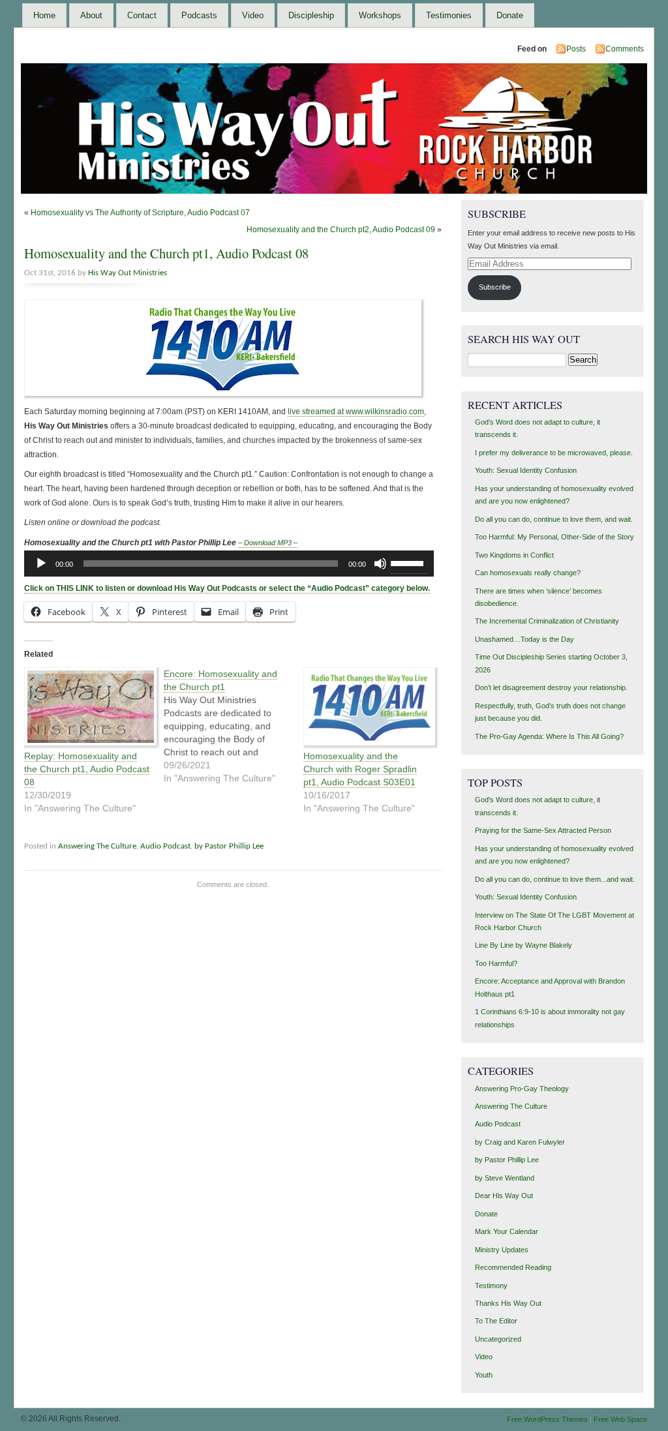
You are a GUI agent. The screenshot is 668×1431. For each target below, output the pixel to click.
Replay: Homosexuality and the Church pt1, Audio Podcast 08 (86, 769)
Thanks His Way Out (508, 1303)
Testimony (491, 1285)
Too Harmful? (496, 963)
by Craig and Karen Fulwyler (520, 1142)
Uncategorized (498, 1339)
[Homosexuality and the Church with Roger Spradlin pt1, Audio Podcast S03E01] (366, 708)
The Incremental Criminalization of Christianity (547, 621)
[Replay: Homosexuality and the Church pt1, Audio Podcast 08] (87, 708)
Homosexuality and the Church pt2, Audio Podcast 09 (341, 229)
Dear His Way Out (504, 1195)
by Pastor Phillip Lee (229, 846)
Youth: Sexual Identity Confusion (526, 470)
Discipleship (311, 15)
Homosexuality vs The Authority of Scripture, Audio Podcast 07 (140, 212)
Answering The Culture (97, 846)
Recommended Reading (513, 1267)
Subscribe (495, 287)
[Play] (41, 563)
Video (253, 15)
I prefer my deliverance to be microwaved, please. (554, 453)
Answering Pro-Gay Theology (522, 1088)
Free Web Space (620, 1419)
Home (44, 15)
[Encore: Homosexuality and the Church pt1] (233, 726)
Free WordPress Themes (547, 1419)
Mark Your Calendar (506, 1231)
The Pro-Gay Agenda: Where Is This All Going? (549, 736)
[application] (229, 563)
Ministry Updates (501, 1250)
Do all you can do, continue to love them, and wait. (554, 519)
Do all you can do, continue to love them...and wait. (555, 879)
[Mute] (380, 563)
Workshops (380, 15)
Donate (509, 15)
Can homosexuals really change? (528, 573)
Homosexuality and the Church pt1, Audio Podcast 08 (166, 253)
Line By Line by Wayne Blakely (523, 945)
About (91, 15)
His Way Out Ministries (127, 273)
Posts (576, 48)
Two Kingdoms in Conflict (514, 555)
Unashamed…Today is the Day (524, 639)
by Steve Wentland (504, 1178)
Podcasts (199, 15)
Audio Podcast (165, 846)
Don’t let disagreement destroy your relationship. (551, 687)
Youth (484, 1375)
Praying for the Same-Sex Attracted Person (543, 830)
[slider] (409, 562)
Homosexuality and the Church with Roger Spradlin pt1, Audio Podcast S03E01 (360, 769)
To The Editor (496, 1321)
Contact (142, 15)
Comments (624, 48)
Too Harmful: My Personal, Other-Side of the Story (554, 537)
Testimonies (449, 15)
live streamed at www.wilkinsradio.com (356, 411)
